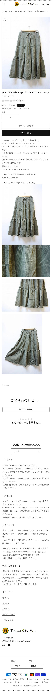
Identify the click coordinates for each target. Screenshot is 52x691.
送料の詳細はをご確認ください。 (19, 558)
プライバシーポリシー (33, 682)
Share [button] (7, 385)
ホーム (4, 11)
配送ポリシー (17, 685)
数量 (3, 112)
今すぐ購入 (26, 133)
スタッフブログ (8, 614)
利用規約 (45, 682)
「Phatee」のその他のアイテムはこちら (19, 183)
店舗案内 (5, 604)
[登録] (38, 451)
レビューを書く (26, 409)
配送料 (7, 108)
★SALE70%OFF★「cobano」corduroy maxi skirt (31, 11)
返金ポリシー (19, 682)
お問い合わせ (7, 620)
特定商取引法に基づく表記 (32, 685)
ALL (10, 11)
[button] (3, 3)
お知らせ (5, 609)
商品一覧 (5, 598)
